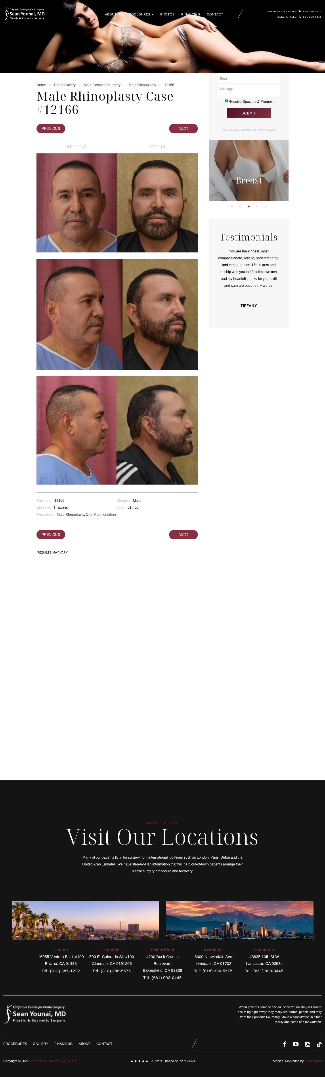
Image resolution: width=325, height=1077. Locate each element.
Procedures (139, 14)
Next (183, 128)
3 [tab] (249, 206)
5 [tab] (265, 206)
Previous (51, 128)
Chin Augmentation (101, 514)
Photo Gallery (65, 85)
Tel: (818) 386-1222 (61, 971)
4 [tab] (257, 206)
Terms (271, 130)
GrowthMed (313, 1061)
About (111, 14)
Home (41, 85)
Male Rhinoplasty (142, 85)
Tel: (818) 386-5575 (111, 971)
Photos (167, 14)
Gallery (40, 1044)
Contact (215, 14)
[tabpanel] (249, 142)
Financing (190, 14)
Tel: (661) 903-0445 (162, 978)
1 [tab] (232, 206)
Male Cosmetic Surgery (102, 85)
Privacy (260, 130)
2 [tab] (240, 206)
